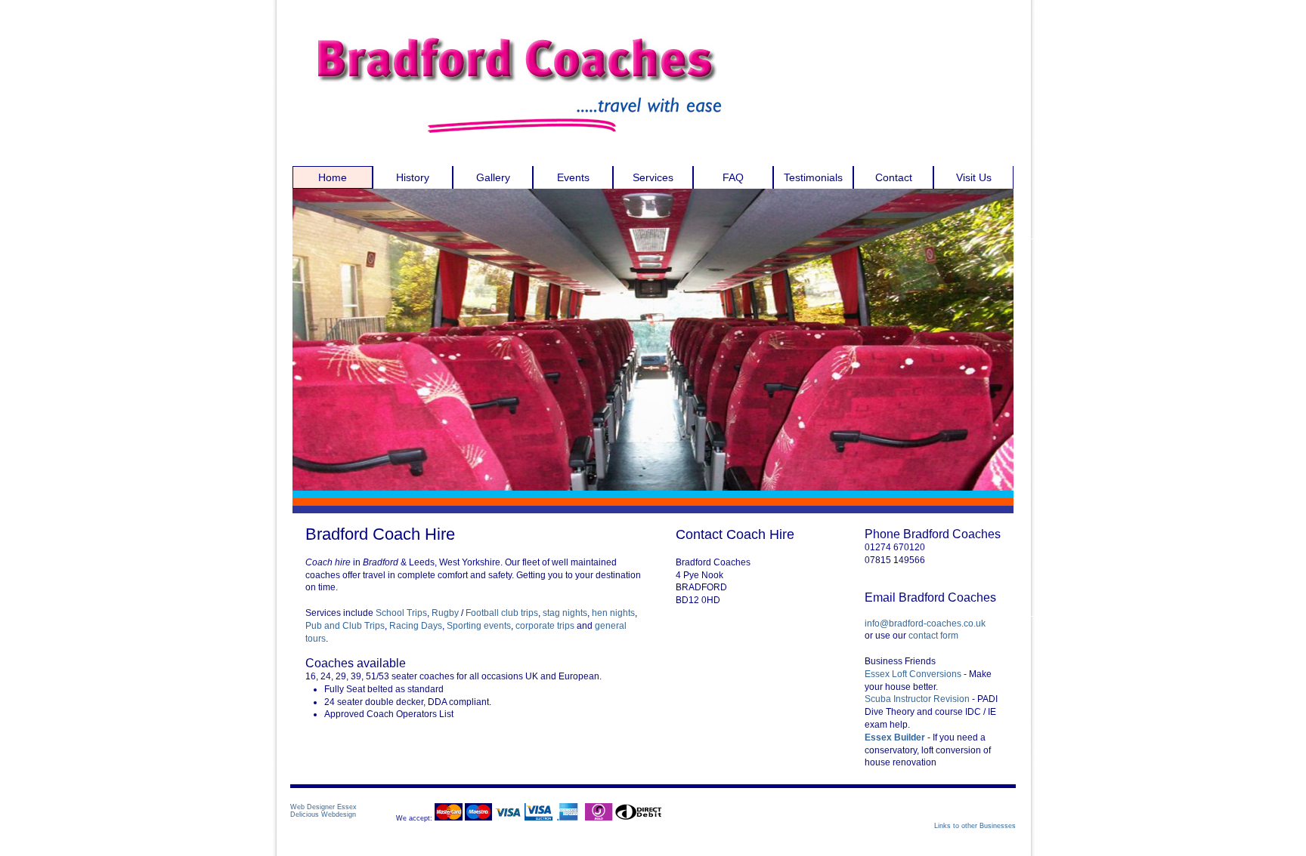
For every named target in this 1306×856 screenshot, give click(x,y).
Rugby (445, 613)
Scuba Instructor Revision (917, 699)
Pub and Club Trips (345, 625)
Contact (893, 177)
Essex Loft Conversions (914, 674)
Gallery (493, 177)
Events (573, 177)
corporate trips (544, 625)
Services (653, 177)
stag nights (565, 613)
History (412, 177)
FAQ (733, 177)
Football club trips (502, 613)
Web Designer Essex (323, 807)
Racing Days (415, 625)
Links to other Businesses (975, 826)
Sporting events (479, 625)
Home (332, 177)
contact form (933, 635)
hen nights (613, 613)
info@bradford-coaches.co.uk (925, 623)
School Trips (401, 613)
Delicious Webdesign (323, 814)
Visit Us (974, 177)
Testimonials (813, 177)
